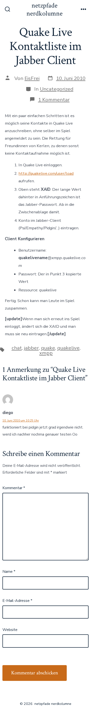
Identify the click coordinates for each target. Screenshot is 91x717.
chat (17, 347)
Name (8, 571)
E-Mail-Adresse (17, 600)
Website (9, 629)
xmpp (46, 353)
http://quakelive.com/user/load (46, 173)
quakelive (68, 347)
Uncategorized (56, 89)
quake (48, 347)
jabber (31, 347)
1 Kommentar (54, 99)
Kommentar (13, 488)
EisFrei (32, 78)
